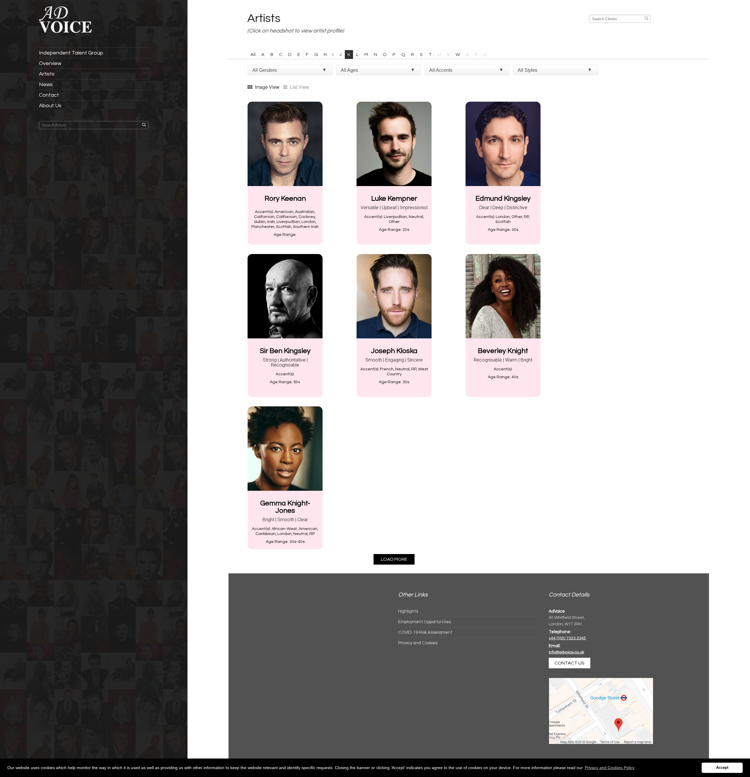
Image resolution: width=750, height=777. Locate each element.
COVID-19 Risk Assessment (425, 632)
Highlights (408, 611)
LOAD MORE (394, 559)
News (46, 84)
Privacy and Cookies (417, 643)
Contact (49, 95)
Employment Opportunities (424, 622)
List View (299, 87)
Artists (46, 74)
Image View (266, 87)
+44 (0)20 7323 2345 (567, 638)
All (252, 54)
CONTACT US (569, 663)
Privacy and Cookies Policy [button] (610, 767)
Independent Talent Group (71, 53)
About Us (50, 105)
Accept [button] (722, 768)
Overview (50, 63)
